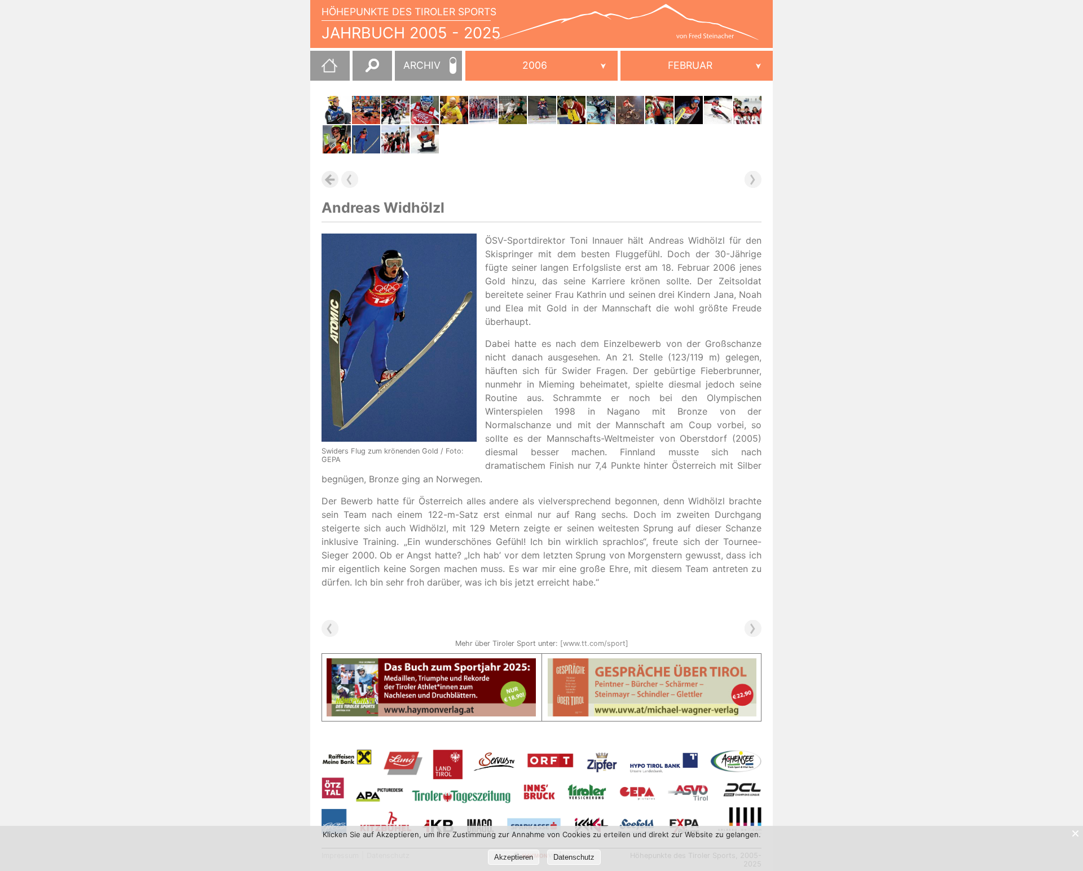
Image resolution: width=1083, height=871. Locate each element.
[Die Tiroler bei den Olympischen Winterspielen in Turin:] (425, 139)
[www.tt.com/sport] (594, 643)
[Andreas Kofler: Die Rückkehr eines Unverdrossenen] (689, 110)
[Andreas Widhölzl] (366, 139)
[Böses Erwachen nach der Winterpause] (513, 110)
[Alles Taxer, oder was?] (571, 110)
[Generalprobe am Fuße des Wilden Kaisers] (483, 110)
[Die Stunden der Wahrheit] (601, 110)
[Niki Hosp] (337, 139)
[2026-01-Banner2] (652, 665)
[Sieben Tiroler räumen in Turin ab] (747, 110)
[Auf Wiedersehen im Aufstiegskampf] (454, 110)
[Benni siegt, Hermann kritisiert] (425, 110)
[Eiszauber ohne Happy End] (395, 110)
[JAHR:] (541, 66)
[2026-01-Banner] (431, 665)
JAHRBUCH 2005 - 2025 (411, 33)
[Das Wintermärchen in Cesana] (659, 110)
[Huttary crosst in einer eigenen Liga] (542, 110)
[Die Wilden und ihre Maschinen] (630, 110)
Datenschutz (574, 857)
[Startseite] (323, 70)
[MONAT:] (696, 66)
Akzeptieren (513, 857)
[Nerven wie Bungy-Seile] (718, 110)
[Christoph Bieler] (395, 139)
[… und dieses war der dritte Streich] (366, 110)
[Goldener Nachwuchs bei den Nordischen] (337, 110)
